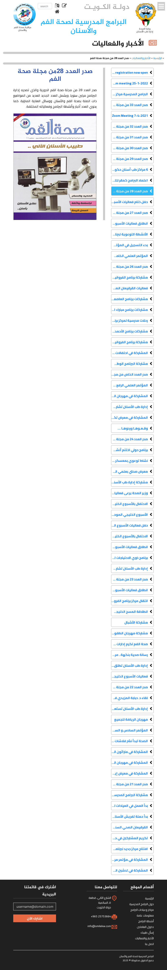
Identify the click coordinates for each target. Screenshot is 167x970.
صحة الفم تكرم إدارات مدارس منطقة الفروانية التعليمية (129, 644)
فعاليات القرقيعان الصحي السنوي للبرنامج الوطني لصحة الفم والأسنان (129, 288)
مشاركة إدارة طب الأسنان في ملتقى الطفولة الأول (129, 482)
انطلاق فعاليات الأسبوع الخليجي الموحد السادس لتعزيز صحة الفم (129, 590)
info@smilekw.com (99, 926)
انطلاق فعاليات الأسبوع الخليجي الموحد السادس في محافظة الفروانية (129, 547)
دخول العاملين (145, 927)
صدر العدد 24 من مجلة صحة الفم (129, 439)
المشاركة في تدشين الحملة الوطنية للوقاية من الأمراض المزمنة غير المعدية (129, 870)
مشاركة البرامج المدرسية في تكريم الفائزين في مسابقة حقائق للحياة (129, 795)
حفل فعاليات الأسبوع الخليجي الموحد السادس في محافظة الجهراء (129, 525)
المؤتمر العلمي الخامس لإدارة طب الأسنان (129, 256)
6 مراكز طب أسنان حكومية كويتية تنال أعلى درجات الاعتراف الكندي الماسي (129, 169)
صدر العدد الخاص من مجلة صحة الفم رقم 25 (129, 374)
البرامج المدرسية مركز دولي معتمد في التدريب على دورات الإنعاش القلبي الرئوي (129, 94)
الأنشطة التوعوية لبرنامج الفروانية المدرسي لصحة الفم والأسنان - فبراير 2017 (129, 234)
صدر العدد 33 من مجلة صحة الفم (129, 105)
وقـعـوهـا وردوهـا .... (133, 428)
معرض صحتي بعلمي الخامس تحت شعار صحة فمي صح (129, 471)
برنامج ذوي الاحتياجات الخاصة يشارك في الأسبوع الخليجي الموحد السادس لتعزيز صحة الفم (129, 558)
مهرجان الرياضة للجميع (131, 719)
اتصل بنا (149, 944)
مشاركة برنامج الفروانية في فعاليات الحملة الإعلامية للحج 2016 (129, 277)
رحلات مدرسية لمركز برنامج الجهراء (129, 320)
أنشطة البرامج (146, 921)
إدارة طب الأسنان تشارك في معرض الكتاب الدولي (129, 407)
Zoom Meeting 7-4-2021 (130, 116)
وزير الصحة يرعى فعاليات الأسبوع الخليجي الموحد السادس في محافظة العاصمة (129, 493)
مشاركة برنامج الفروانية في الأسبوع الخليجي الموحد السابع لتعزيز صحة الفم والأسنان (129, 342)
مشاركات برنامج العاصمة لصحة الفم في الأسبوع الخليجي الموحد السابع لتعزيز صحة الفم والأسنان (129, 299)
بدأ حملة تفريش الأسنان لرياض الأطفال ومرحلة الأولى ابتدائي (129, 816)
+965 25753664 (101, 916)
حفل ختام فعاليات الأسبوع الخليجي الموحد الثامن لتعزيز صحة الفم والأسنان (129, 202)
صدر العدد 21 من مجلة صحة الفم (129, 784)
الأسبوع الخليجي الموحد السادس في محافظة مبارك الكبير (129, 514)
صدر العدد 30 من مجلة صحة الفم (129, 148)
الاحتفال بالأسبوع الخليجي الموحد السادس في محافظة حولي (129, 536)
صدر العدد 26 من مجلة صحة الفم (129, 266)
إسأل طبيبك (147, 932)
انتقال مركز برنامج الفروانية (129, 601)
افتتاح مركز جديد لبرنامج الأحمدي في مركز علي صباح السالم (129, 849)
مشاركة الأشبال (136, 622)
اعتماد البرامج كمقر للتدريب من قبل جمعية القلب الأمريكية (129, 180)
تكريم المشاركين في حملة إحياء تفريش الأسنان (129, 838)
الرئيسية (157, 58)
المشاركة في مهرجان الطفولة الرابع (129, 396)
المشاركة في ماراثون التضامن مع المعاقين (129, 752)
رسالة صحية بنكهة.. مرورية (129, 655)
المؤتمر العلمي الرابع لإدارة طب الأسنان (129, 385)
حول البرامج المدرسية (141, 904)
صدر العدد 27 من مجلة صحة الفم (129, 213)
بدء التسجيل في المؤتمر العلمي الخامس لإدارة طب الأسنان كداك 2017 (129, 245)
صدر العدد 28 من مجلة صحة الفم (129, 191)
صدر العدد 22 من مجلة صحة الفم (129, 687)
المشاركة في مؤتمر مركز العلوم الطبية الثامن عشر (129, 859)
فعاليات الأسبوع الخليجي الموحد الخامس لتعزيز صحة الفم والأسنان (129, 676)
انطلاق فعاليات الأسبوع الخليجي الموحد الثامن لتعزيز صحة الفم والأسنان (129, 223)
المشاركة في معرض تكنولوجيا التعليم (129, 417)
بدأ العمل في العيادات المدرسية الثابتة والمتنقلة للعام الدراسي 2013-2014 (129, 806)
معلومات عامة (145, 915)
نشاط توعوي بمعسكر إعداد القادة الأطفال (129, 461)
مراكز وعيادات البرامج (142, 909)
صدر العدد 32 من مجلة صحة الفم (129, 126)
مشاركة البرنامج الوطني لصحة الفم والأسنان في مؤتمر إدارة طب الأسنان (129, 363)
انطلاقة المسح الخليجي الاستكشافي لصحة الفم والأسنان (129, 611)
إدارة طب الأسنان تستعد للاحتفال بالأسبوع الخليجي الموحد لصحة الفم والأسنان (129, 709)
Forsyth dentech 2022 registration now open (129, 72)
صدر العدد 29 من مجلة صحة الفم (129, 159)
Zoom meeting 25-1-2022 (129, 83)
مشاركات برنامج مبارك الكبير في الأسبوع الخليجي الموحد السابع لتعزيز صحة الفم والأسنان (129, 310)
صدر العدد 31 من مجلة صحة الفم (129, 137)
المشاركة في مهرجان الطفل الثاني (129, 762)
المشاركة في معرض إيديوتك (129, 773)
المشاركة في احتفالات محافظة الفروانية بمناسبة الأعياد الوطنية (129, 353)
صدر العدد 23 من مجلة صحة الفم (129, 579)
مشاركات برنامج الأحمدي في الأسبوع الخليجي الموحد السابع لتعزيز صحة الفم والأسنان (129, 331)
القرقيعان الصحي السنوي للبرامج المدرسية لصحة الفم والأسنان (129, 827)
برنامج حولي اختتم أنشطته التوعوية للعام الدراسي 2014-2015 (129, 450)
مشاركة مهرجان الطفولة (129, 633)
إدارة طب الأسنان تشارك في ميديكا (129, 568)
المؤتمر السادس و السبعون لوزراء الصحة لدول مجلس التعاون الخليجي (129, 730)
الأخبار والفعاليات (141, 58)
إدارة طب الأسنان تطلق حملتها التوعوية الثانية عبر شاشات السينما (129, 665)
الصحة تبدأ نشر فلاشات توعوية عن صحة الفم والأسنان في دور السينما (129, 741)
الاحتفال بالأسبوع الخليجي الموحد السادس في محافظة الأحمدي (129, 504)
